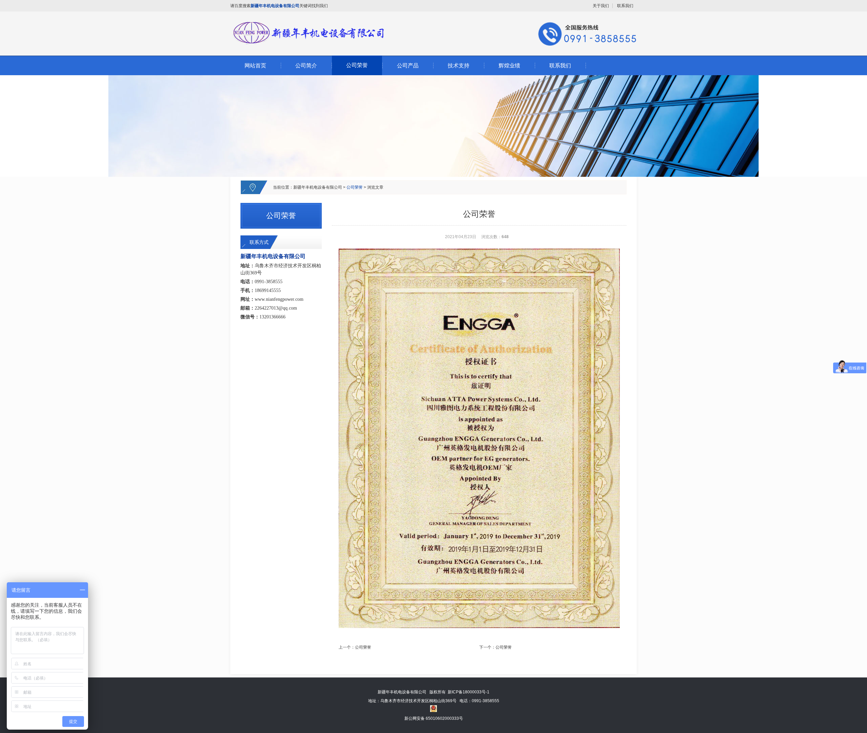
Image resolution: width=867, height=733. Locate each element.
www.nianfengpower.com (279, 299)
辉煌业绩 (509, 65)
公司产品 (408, 65)
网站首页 (255, 65)
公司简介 (306, 65)
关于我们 (601, 5)
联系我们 (625, 5)
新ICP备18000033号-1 (468, 692)
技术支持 (458, 65)
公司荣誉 (357, 65)
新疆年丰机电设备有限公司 (317, 187)
